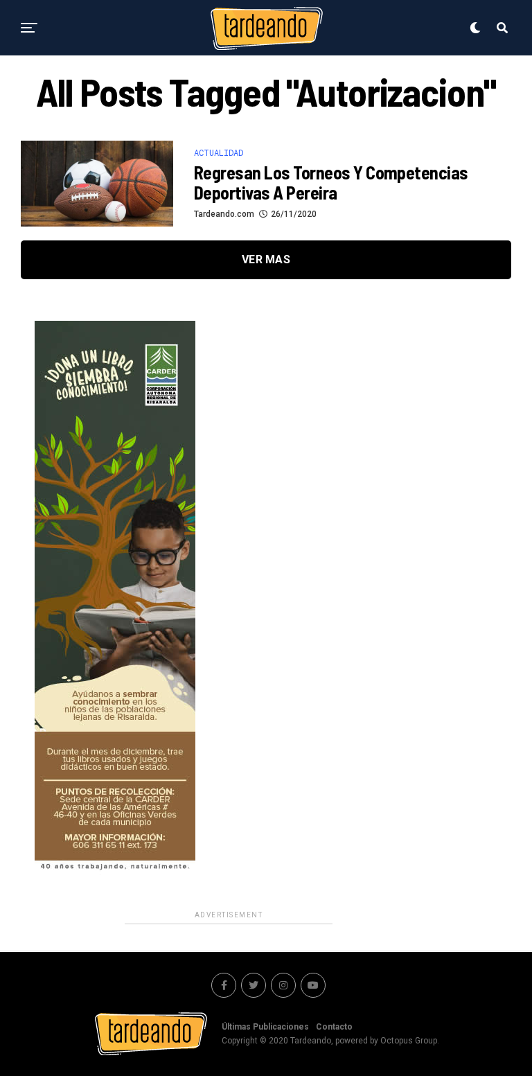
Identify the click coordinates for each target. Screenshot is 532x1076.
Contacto (334, 1027)
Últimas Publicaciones (265, 1027)
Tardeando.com (224, 214)
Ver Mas (266, 259)
